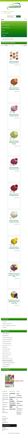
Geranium (5, 347)
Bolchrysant (5, 357)
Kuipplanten (5, 335)
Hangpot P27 (5, 402)
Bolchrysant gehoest (8, 360)
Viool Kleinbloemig (5, 411)
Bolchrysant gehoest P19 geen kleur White (14, 221)
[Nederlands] (1, 19)
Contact (4, 35)
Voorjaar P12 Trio (7, 345)
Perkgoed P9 (6, 366)
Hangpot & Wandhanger (8, 362)
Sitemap (5, 327)
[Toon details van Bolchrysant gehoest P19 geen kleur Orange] (14, 82)
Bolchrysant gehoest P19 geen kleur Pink (14, 115)
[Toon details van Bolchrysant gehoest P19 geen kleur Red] (14, 188)
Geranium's (4, 404)
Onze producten (6, 25)
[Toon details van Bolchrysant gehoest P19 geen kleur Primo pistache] (14, 135)
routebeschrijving (5, 422)
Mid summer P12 (7, 353)
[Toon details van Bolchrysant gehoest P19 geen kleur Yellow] (14, 241)
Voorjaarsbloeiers (7, 343)
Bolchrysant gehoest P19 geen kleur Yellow (14, 247)
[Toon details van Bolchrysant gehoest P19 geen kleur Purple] (14, 161)
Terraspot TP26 (6, 349)
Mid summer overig (7, 358)
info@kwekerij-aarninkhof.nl (20, 409)
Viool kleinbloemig (7, 339)
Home (3, 22)
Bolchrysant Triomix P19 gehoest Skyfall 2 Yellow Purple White (14, 301)
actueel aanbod (6, 27)
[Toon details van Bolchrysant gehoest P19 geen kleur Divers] (14, 55)
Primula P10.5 (6, 351)
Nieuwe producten (7, 323)
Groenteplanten (6, 364)
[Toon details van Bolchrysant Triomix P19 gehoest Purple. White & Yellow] (14, 268)
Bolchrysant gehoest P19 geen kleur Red (14, 194)
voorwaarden (5, 418)
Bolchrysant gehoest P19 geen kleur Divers (14, 62)
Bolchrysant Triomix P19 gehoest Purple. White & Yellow (14, 275)
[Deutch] (3, 19)
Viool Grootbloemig (5, 408)
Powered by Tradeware (14, 433)
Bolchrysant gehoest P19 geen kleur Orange (14, 88)
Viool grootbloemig (7, 337)
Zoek (3, 30)
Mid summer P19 (7, 355)
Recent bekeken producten (9, 325)
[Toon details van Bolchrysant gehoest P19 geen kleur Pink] (14, 108)
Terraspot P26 (5, 397)
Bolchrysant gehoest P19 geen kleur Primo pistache (14, 142)
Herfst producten (7, 341)
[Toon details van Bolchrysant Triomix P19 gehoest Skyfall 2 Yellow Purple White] (14, 294)
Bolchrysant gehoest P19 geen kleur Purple (14, 168)
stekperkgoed (5, 395)
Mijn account (5, 33)
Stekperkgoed (6, 333)
